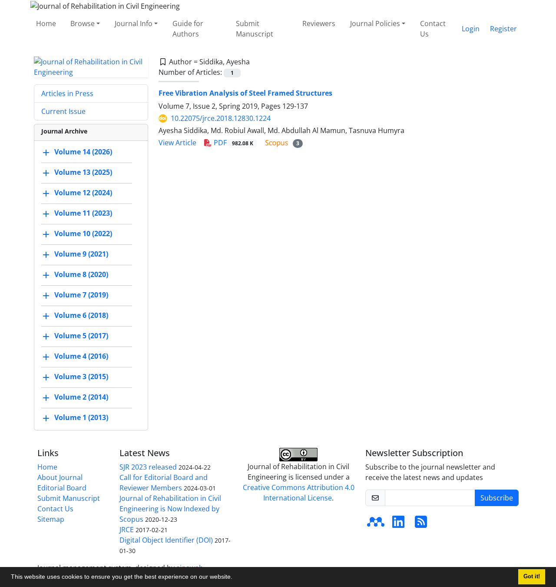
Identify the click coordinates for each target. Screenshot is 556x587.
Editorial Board (61, 488)
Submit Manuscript (254, 29)
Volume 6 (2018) (81, 315)
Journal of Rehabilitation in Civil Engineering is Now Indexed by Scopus (170, 509)
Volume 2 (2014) (81, 397)
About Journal (60, 477)
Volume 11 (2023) (83, 213)
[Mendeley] (375, 524)
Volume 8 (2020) (81, 274)
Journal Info (133, 23)
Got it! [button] (531, 577)
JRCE (126, 529)
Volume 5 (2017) (81, 335)
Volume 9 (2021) (81, 254)
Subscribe (496, 498)
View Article (177, 142)
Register (503, 28)
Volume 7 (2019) (81, 295)
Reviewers (318, 23)
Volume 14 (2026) (83, 152)
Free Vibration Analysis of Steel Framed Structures (245, 93)
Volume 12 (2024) (83, 192)
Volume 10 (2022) (83, 233)
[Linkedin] (398, 524)
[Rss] (420, 524)
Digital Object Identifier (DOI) (166, 540)
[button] (235, 578)
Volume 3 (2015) (81, 376)
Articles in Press (67, 93)
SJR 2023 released (148, 467)
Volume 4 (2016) (81, 356)
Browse (82, 23)
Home (46, 23)
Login (471, 28)
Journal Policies (375, 23)
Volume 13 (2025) (83, 172)
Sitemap (50, 519)
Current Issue (63, 111)
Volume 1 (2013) (81, 417)
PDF (232, 142)
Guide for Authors (187, 29)
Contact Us (433, 29)
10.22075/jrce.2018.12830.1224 (221, 118)
